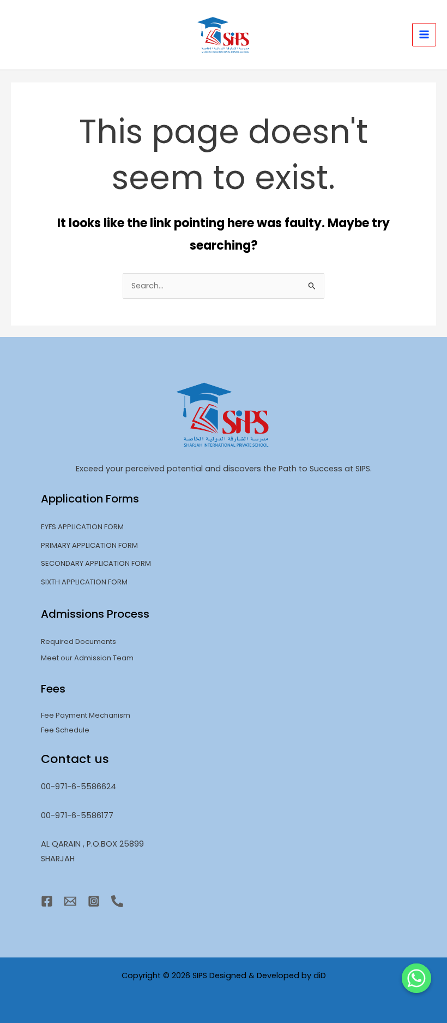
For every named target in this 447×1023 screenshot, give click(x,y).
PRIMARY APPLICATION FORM (89, 545)
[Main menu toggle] (424, 35)
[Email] (70, 901)
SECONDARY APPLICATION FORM (96, 563)
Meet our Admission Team (87, 658)
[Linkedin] (117, 901)
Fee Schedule (65, 730)
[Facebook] (47, 901)
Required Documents (78, 641)
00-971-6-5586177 (77, 815)
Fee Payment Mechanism (85, 715)
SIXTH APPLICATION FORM (84, 582)
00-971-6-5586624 (78, 786)
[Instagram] (94, 901)
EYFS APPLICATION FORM (82, 527)
